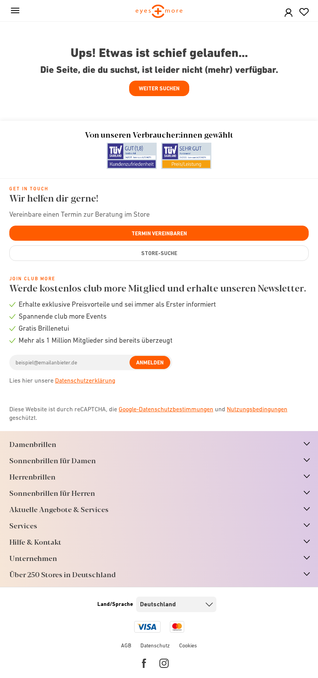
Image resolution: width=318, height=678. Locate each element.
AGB (126, 645)
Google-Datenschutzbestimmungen (166, 408)
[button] (288, 13)
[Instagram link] (164, 663)
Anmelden (150, 362)
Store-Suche (159, 253)
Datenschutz (155, 645)
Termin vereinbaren (159, 233)
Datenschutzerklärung (85, 380)
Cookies (188, 645)
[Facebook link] (144, 663)
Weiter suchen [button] (159, 88)
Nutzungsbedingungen (257, 408)
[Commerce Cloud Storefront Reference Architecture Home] (159, 11)
